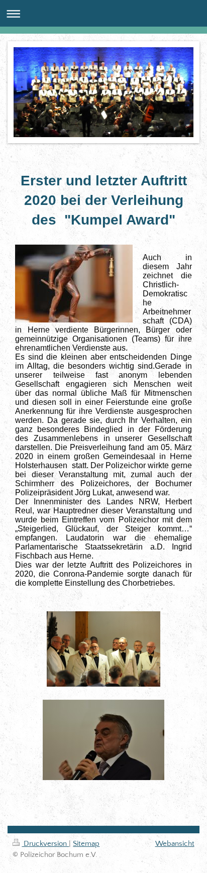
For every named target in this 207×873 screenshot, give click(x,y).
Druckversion (45, 843)
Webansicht (174, 843)
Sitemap (86, 843)
